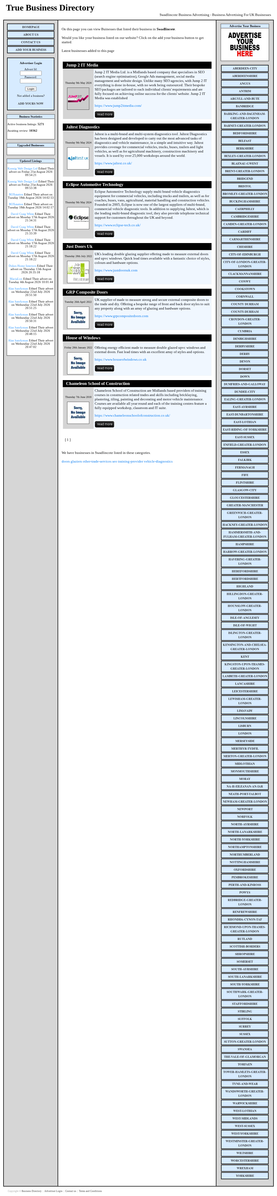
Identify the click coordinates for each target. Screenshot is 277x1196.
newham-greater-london (245, 801)
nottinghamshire (245, 862)
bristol (244, 186)
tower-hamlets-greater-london (244, 1074)
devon (245, 361)
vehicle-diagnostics (158, 461)
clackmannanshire (245, 274)
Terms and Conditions (90, 1191)
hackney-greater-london (245, 525)
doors (66, 461)
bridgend (245, 179)
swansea (245, 1049)
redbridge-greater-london (245, 902)
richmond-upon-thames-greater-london (245, 929)
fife (245, 475)
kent (245, 657)
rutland (245, 939)
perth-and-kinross (245, 885)
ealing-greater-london (245, 399)
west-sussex (245, 1126)
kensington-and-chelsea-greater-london (245, 647)
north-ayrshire (245, 824)
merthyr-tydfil (245, 748)
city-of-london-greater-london (244, 264)
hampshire (245, 544)
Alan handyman (18, 288)
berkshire (245, 148)
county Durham (245, 304)
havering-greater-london (245, 561)
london (245, 733)
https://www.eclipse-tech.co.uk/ (118, 225)
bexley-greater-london (245, 156)
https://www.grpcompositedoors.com (121, 316)
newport (245, 809)
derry (245, 354)
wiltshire (244, 1153)
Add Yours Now (31, 103)
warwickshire (245, 1103)
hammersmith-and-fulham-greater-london (244, 534)
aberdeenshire (245, 76)
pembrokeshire (245, 877)
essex (244, 452)
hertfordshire (245, 579)
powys (244, 892)
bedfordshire (245, 133)
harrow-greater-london (245, 552)
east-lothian (245, 422)
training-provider (130, 461)
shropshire (245, 954)
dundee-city (245, 392)
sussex (244, 1034)
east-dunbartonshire (244, 414)
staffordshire (245, 1004)
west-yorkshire (244, 1133)
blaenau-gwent (245, 163)
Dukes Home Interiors (22, 265)
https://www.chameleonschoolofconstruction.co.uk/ (132, 415)
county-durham (245, 312)
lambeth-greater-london (245, 676)
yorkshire (245, 1176)
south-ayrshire (244, 969)
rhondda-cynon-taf (245, 919)
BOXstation (16, 194)
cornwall (245, 296)
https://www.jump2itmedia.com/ (118, 106)
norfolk (245, 817)
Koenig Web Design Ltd (23, 168)
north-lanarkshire (245, 832)
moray (244, 779)
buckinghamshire (244, 201)
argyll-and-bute (244, 99)
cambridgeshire (245, 216)
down (245, 376)
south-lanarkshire (245, 977)
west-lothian (244, 1111)
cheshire (245, 247)
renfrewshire (245, 912)
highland (244, 586)
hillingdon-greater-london (245, 596)
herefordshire (245, 571)
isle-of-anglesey (244, 618)
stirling (245, 1011)
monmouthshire (245, 771)
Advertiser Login (53, 1191)
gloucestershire (245, 498)
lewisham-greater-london (245, 701)
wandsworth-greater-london (244, 1093)
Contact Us (30, 42)
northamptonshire (245, 847)
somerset (245, 961)
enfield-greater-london (244, 445)
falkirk (245, 460)
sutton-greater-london (245, 1041)
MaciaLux (16, 278)
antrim (245, 91)
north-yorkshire (245, 839)
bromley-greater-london (245, 194)
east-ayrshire (245, 407)
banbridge (245, 106)
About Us (30, 34)
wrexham (245, 1168)
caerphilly (245, 209)
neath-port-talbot (245, 794)
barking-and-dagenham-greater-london (245, 116)
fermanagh (245, 467)
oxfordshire (245, 870)
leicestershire (245, 691)
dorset (245, 369)
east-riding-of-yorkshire (245, 429)
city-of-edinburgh (245, 254)
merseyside (245, 741)
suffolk (245, 1019)
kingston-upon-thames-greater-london (245, 666)
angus (245, 83)
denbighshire (244, 339)
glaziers (76, 461)
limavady (245, 711)
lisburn (244, 726)
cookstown (245, 289)
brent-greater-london (245, 171)
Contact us (71, 1191)
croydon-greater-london (245, 321)
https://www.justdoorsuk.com (116, 270)
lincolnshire (244, 718)
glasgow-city (245, 490)
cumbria (245, 331)
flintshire (245, 482)
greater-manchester (245, 505)
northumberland (245, 854)
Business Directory (32, 1191)
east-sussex (245, 437)
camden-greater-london (244, 224)
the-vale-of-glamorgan (245, 1057)
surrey (245, 1026)
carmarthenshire (244, 239)
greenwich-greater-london (245, 515)
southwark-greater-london (245, 994)
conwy (245, 281)
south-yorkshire (245, 984)
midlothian (245, 764)
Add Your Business (30, 50)
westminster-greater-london (245, 1143)
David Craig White (22, 213)
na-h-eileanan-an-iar (245, 786)
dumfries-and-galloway (245, 384)
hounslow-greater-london (245, 608)
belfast (244, 141)
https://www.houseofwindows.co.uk (121, 359)
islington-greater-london (245, 635)
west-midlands (245, 1118)
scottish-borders (245, 946)
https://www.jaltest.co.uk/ (113, 163)
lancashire (245, 684)
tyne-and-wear (245, 1084)
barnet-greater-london (245, 126)
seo (114, 461)
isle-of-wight (245, 625)
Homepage (30, 27)
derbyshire (245, 346)
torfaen (245, 1064)
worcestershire (245, 1160)
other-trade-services (97, 461)
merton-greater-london (244, 756)
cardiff (245, 232)
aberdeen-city (245, 68)
